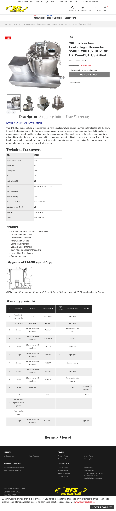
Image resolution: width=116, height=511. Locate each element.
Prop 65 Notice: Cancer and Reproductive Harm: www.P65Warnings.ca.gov (93, 475)
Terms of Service (64, 459)
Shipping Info (50, 117)
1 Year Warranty (76, 117)
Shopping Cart (63, 470)
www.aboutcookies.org (85, 502)
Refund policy (63, 476)
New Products (34, 456)
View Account (63, 468)
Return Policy (88, 456)
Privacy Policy (63, 456)
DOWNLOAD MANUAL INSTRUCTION (24, 123)
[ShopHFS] (16, 9)
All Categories (9, 456)
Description (28, 117)
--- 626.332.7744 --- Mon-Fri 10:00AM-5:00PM (77, 1)
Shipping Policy (88, 459)
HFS (71, 37)
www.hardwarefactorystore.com (14, 467)
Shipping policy (88, 470)
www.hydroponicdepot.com (12, 470)
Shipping (73, 70)
